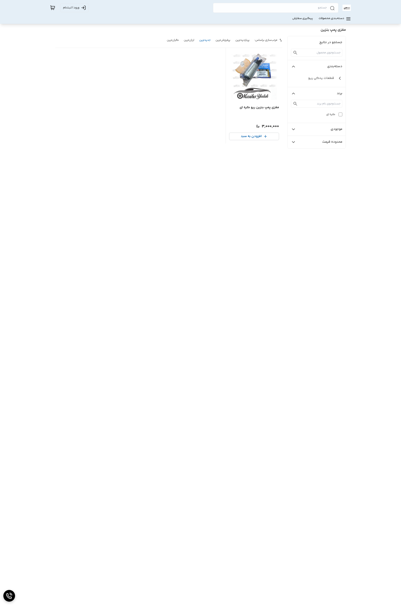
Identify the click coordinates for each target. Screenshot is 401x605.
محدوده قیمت (332, 142)
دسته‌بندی (334, 66)
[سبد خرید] (52, 7)
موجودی (336, 129)
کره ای (330, 114)
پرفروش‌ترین (223, 40)
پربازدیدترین (242, 40)
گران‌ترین (173, 40)
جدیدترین (205, 40)
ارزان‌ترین (189, 40)
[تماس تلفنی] (9, 596)
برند (339, 93)
